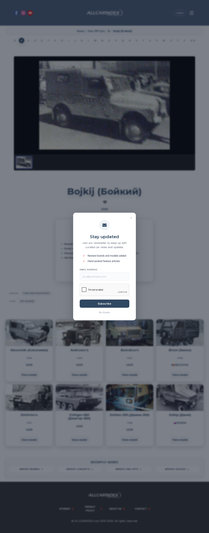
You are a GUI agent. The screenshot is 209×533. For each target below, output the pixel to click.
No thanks (104, 312)
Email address (88, 269)
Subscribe (104, 303)
